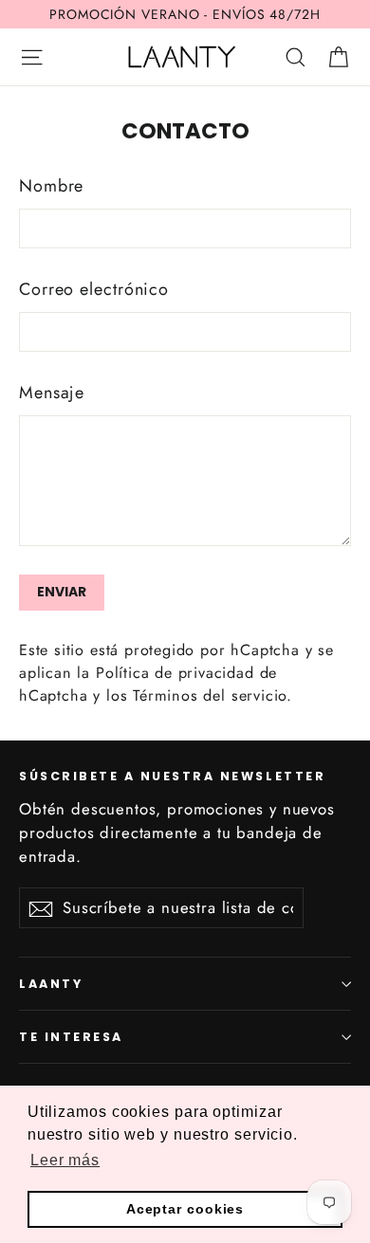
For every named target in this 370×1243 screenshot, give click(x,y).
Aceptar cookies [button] (185, 1208)
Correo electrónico (94, 289)
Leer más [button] (65, 1160)
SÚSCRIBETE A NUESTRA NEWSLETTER (172, 775)
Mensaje (51, 392)
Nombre (51, 186)
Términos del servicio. (212, 695)
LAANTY (51, 984)
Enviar (61, 591)
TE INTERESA (71, 1037)
